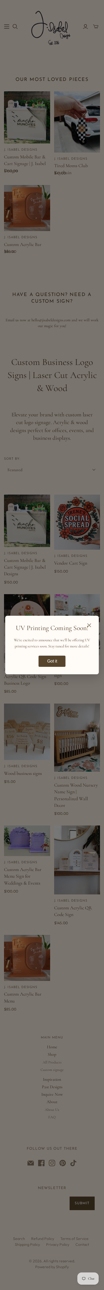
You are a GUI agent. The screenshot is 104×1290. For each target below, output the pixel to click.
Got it (52, 661)
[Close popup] (89, 626)
